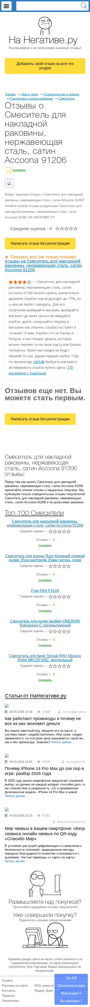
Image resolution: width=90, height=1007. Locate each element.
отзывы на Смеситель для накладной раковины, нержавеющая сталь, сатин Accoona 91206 (43, 265)
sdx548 (38, 361)
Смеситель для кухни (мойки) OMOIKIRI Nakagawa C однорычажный (45, 623)
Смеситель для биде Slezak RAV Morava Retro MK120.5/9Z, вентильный (45, 658)
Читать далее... (62, 742)
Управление (10, 1000)
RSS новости (44, 985)
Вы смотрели (69, 1000)
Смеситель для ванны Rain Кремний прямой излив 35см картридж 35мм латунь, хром (45, 558)
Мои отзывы (70, 993)
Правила (8, 995)
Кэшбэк (7, 980)
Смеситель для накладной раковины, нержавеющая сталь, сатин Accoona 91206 (45, 523)
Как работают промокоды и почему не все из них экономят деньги (43, 721)
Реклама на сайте (15, 985)
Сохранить (19, 169)
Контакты (8, 990)
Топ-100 (71, 978)
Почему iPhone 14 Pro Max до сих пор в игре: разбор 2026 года (44, 771)
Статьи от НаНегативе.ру (35, 696)
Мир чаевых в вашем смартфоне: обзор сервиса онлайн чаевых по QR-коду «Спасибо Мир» (45, 833)
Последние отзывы (71, 985)
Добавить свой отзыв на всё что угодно (45, 66)
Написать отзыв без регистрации (40, 243)
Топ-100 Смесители (34, 513)
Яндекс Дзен (44, 990)
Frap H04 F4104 (45, 591)
